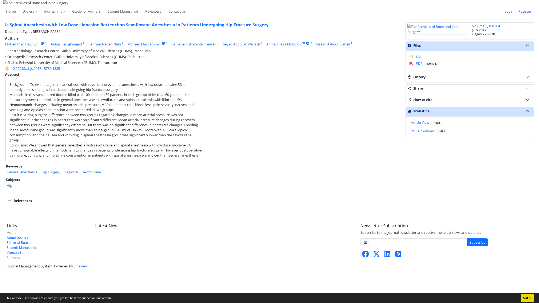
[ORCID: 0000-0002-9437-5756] (163, 43)
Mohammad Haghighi (22, 44)
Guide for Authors (86, 11)
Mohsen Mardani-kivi (143, 44)
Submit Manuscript (123, 11)
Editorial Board (19, 242)
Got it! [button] (527, 297)
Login (509, 11)
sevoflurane (91, 172)
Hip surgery (51, 172)
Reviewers (153, 11)
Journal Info (53, 11)
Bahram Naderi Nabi (104, 44)
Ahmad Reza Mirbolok (283, 44)
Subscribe (477, 242)
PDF (426, 63)
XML (418, 56)
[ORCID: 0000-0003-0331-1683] (42, 43)
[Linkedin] (387, 255)
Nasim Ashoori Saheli (333, 44)
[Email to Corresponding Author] (303, 43)
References (22, 200)
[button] (114, 298)
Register (524, 11)
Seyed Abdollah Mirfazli (241, 44)
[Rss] (398, 255)
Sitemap (13, 257)
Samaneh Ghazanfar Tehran (194, 44)
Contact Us (177, 11)
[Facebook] (365, 255)
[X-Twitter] (376, 255)
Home (11, 11)
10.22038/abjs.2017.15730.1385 (35, 68)
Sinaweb (80, 266)
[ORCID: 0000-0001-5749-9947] (308, 43)
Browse (29, 11)
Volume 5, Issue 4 (486, 26)
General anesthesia (22, 172)
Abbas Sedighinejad (66, 44)
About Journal (18, 237)
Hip (9, 185)
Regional (71, 172)
